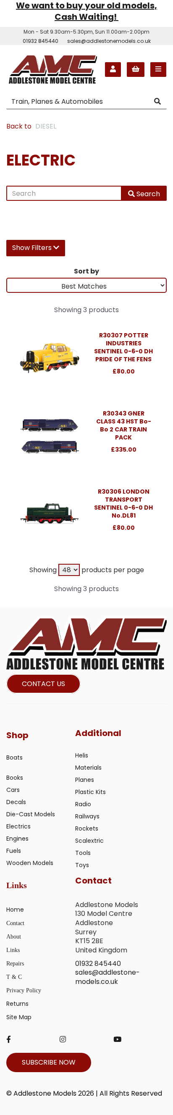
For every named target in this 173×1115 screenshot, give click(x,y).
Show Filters (32, 247)
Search (147, 194)
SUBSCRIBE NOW (49, 1062)
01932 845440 (40, 41)
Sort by (86, 271)
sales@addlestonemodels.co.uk (109, 41)
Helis (81, 755)
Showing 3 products (86, 310)
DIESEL (45, 126)
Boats (14, 757)
